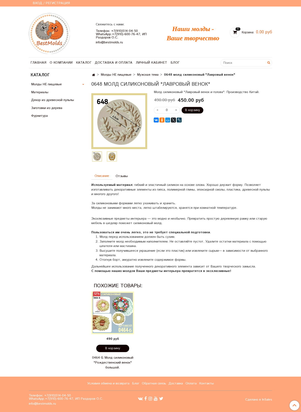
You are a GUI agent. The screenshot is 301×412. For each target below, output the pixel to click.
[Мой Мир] (167, 120)
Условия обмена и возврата (108, 383)
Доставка (176, 383)
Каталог (84, 62)
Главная (38, 62)
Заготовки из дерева (46, 108)
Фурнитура (39, 115)
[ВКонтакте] (156, 120)
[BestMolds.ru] (49, 33)
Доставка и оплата (113, 62)
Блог (175, 62)
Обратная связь (154, 383)
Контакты (206, 383)
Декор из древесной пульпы (52, 100)
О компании (61, 62)
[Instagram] (150, 399)
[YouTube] (155, 399)
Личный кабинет (151, 62)
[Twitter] (161, 399)
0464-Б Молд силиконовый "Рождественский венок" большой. (112, 362)
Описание (102, 176)
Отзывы (122, 176)
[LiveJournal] (179, 120)
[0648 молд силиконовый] (119, 121)
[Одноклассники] (162, 120)
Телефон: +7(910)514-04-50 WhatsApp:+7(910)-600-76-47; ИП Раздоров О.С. (121, 34)
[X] (173, 120)
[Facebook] (145, 399)
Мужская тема (147, 74)
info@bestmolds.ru (109, 42)
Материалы (39, 92)
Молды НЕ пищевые (116, 74)
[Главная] (93, 75)
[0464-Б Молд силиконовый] (112, 313)
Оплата (191, 383)
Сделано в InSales (258, 399)
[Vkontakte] (140, 399)
